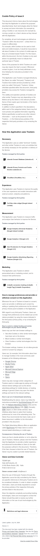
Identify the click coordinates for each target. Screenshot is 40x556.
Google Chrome (10, 361)
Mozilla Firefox (10, 364)
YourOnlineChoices (25, 402)
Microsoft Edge (10, 372)
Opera (7, 377)
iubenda (21, 534)
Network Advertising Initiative (18, 405)
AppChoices (11, 428)
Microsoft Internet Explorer (14, 369)
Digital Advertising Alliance (11, 407)
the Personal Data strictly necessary (21, 536)
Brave (7, 374)
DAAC (26, 407)
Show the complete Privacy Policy (29, 541)
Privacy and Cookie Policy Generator (13, 531)
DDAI (4, 409)
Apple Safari (9, 367)
